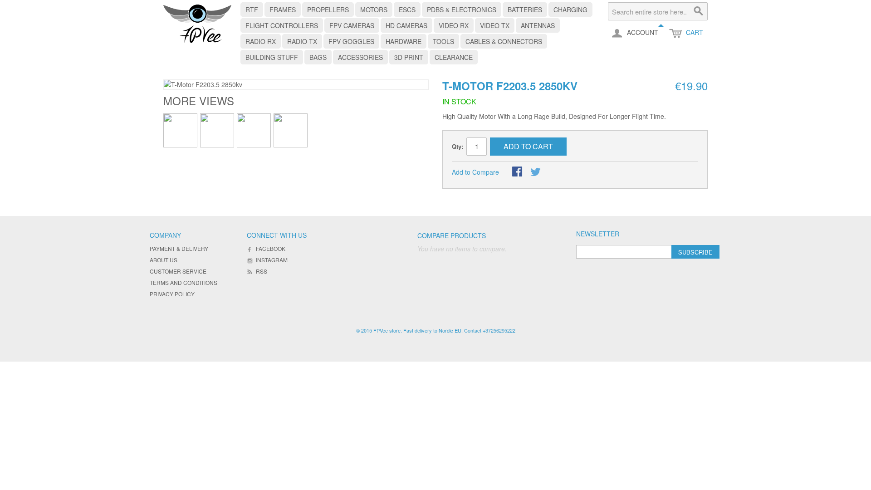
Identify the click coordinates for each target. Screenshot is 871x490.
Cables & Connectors (503, 41)
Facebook (270, 248)
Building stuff (271, 57)
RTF (251, 9)
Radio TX (302, 41)
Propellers (328, 9)
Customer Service (178, 271)
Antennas (538, 25)
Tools (443, 41)
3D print (408, 57)
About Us (163, 260)
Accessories (360, 57)
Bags (318, 57)
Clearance (454, 57)
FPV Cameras (351, 25)
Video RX (454, 25)
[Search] (699, 11)
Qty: (457, 146)
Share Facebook (518, 172)
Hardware (403, 41)
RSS (261, 271)
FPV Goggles (351, 41)
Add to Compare (475, 171)
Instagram (272, 260)
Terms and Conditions (183, 282)
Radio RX (260, 41)
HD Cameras (406, 25)
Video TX (494, 25)
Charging (570, 9)
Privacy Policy (172, 294)
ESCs (407, 9)
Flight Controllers (281, 25)
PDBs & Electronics (461, 9)
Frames (282, 9)
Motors (373, 9)
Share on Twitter (536, 172)
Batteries (525, 9)
